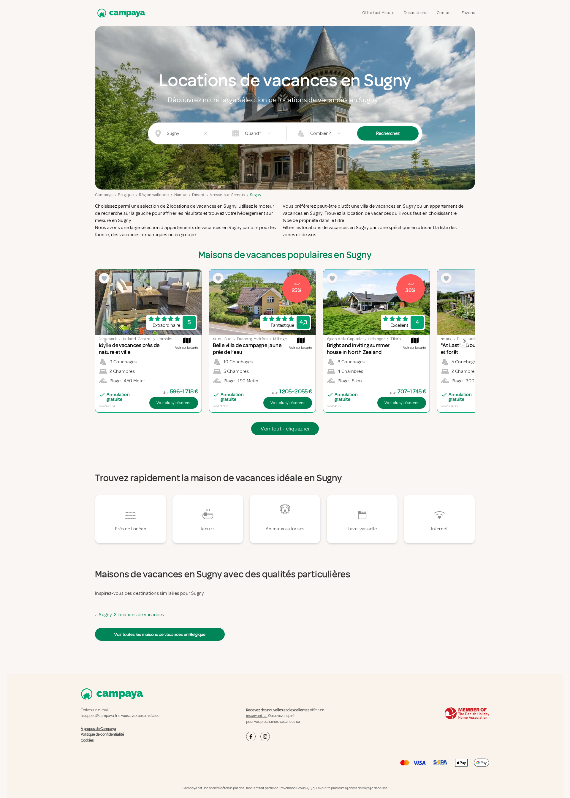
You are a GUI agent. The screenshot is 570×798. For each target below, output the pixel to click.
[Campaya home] (120, 13)
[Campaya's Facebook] (251, 736)
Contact (444, 12)
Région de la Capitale (343, 338)
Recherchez (388, 133)
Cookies (87, 740)
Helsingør (376, 338)
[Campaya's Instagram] (265, 736)
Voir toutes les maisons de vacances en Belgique (159, 634)
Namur (180, 194)
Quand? (253, 133)
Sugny (255, 194)
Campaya (104, 194)
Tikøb (395, 338)
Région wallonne (154, 194)
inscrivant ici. (256, 715)
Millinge (280, 338)
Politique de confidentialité (102, 734)
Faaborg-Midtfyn (252, 338)
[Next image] (464, 341)
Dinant (198, 194)
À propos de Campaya (98, 728)
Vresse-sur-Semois (227, 194)
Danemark (442, 338)
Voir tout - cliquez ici (285, 428)
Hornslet (165, 338)
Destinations (415, 12)
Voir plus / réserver (173, 402)
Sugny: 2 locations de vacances (131, 615)
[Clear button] (205, 133)
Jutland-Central (136, 338)
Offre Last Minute (378, 12)
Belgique (126, 194)
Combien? (320, 133)
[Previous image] (106, 341)
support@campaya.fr (100, 715)
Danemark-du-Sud (214, 338)
